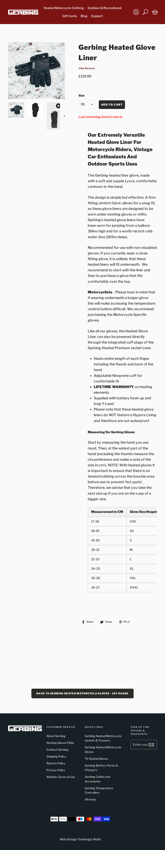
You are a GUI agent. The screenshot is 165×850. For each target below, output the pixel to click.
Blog (84, 16)
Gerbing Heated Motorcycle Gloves (103, 749)
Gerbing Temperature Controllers (99, 790)
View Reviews (86, 68)
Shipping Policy (56, 756)
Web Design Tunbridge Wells (80, 839)
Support (97, 16)
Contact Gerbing (57, 749)
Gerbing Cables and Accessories (97, 779)
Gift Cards (69, 16)
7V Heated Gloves (96, 758)
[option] (36, 70)
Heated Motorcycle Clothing (64, 8)
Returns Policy (55, 763)
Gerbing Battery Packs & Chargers (101, 768)
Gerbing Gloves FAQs (60, 742)
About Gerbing (56, 736)
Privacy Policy (55, 770)
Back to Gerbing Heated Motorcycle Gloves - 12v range (82, 693)
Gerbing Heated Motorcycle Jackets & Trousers (103, 738)
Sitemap (90, 799)
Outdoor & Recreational (105, 8)
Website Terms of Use (60, 777)
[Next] (62, 116)
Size (81, 95)
